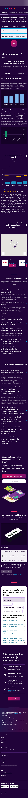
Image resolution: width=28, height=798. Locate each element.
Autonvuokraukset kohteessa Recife (12, 633)
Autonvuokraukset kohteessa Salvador (10, 627)
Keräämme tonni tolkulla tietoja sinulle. (13, 720)
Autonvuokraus (7, 729)
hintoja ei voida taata (16, 713)
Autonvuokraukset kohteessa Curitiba (12, 638)
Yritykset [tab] (7, 73)
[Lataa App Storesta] (14, 786)
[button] (2, 8)
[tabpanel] (14, 111)
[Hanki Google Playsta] (5, 786)
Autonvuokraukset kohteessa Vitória (10, 631)
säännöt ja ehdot (17, 574)
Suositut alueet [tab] (8, 604)
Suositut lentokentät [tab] (9, 607)
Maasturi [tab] (22, 167)
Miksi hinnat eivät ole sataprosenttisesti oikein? (9, 723)
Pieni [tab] (3, 167)
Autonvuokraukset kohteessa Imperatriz (13, 624)
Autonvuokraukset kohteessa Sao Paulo (11, 621)
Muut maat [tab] (20, 607)
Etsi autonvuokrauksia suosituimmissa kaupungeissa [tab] (13, 599)
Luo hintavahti (11, 690)
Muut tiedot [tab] (21, 73)
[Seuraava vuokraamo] (24, 253)
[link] (12, 265)
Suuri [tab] (16, 167)
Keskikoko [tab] (9, 167)
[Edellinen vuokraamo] (3, 253)
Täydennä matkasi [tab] (8, 611)
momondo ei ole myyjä (8, 718)
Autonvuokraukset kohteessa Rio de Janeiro (14, 640)
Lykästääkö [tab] (19, 611)
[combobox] (6, 26)
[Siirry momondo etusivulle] (10, 8)
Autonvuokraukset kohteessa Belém (12, 636)
